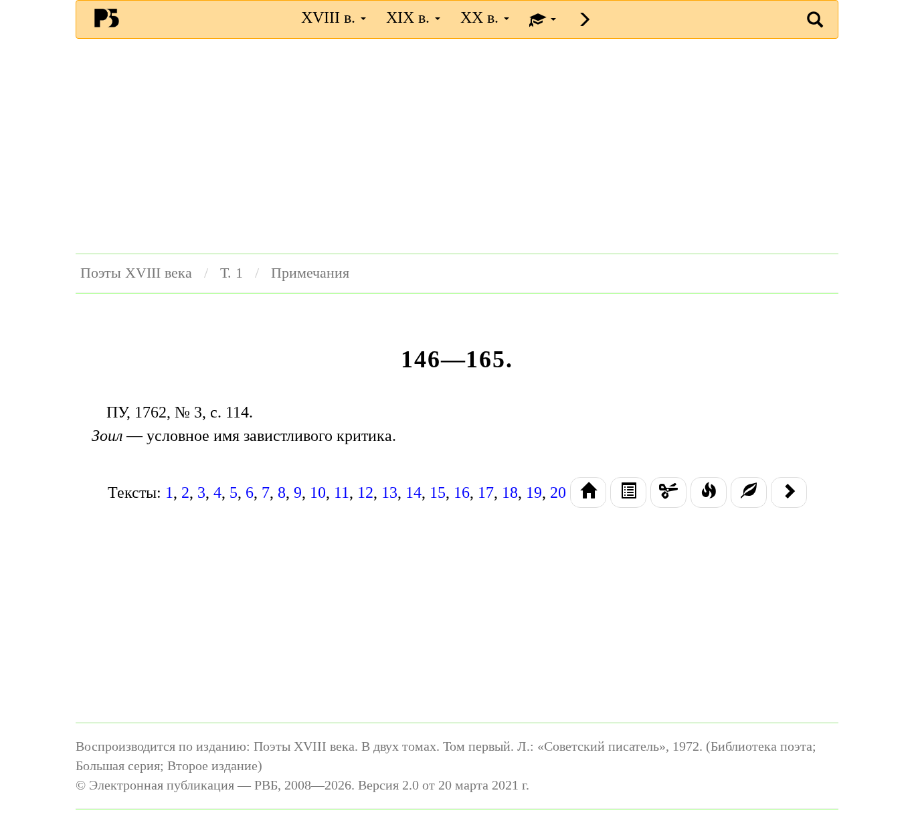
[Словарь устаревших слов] (749, 492)
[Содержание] (628, 492)
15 (438, 492)
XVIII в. (330, 17)
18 (510, 492)
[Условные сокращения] (668, 492)
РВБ (107, 17)
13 (389, 492)
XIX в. (410, 17)
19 (534, 492)
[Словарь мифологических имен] (709, 492)
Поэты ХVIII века (136, 273)
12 (365, 492)
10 (318, 492)
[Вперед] (789, 492)
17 (486, 492)
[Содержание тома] (588, 492)
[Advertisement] (457, 146)
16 (462, 492)
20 (558, 492)
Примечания (310, 273)
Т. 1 (231, 273)
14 (413, 492)
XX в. (481, 17)
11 (341, 492)
